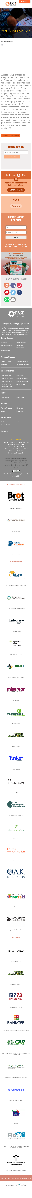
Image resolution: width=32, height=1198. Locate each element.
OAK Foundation (16, 884)
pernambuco (16, 206)
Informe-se (6, 417)
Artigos (18, 422)
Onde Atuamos (7, 371)
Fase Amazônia (6, 375)
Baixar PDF (15, 135)
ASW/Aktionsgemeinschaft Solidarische (16, 585)
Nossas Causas (8, 357)
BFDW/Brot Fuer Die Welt (16, 508)
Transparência (5, 350)
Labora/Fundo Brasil (16, 631)
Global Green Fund (16, 838)
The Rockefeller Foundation (16, 815)
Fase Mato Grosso (22, 378)
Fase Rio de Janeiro (22, 381)
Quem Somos (7, 338)
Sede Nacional (20, 384)
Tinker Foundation (16, 769)
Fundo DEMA (5, 397)
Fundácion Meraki (16, 907)
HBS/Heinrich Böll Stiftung (16, 654)
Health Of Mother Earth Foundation (16, 677)
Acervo (4, 404)
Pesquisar (12, 157)
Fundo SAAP (20, 397)
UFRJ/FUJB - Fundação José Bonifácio (16, 1170)
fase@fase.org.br (18, 453)
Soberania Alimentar (22, 364)
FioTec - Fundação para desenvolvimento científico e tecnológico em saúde (16, 1147)
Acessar (5, 135)
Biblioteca (19, 408)
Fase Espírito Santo (7, 378)
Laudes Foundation (16, 861)
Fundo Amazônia (16, 746)
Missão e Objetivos (7, 345)
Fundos (4, 393)
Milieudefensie (16, 723)
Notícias (3, 422)
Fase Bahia (19, 375)
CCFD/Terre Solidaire (16, 554)
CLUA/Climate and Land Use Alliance (16, 608)
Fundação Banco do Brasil (16, 1100)
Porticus (16, 792)
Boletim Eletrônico (6, 425)
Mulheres (4, 364)
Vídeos (3, 411)
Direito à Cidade (6, 361)
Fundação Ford (16, 531)
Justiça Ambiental (22, 361)
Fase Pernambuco (6, 381)
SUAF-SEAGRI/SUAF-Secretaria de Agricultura (16, 1077)
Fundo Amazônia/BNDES (16, 984)
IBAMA (16, 1123)
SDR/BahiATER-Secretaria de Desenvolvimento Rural (16, 1030)
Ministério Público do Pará (16, 1007)
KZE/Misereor (16, 700)
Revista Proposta (6, 408)
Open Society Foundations (16, 930)
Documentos (20, 411)
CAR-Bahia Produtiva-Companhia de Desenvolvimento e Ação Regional (16, 1054)
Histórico (4, 342)
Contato (4, 431)
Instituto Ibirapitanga (16, 961)
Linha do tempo (21, 342)
